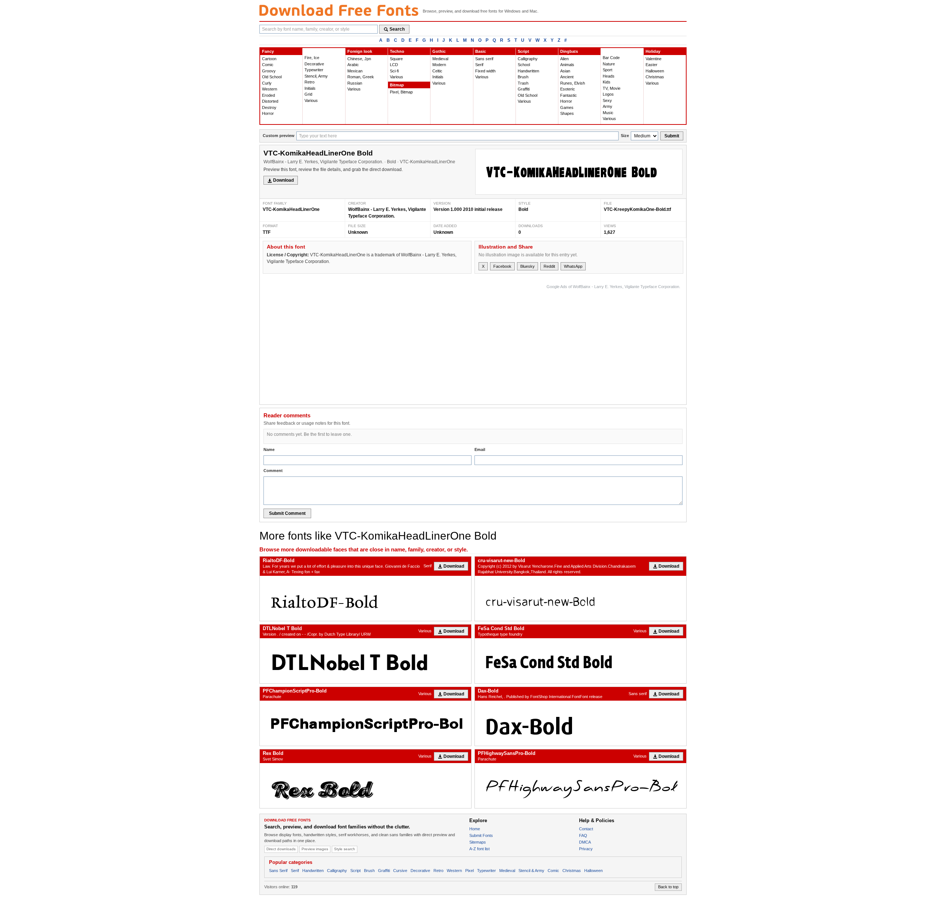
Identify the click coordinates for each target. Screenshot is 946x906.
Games (567, 107)
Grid (308, 94)
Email (479, 449)
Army (607, 106)
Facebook (502, 266)
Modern (439, 64)
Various (311, 100)
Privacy (586, 849)
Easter (651, 64)
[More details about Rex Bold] (365, 785)
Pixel (469, 870)
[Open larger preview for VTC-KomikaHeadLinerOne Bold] (579, 171)
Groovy (269, 71)
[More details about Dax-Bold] (580, 723)
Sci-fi (394, 71)
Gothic (439, 51)
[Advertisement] (545, 342)
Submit (671, 136)
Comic (267, 64)
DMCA (585, 842)
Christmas (655, 77)
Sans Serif (278, 870)
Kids (606, 82)
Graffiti (524, 89)
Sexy (607, 100)
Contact (586, 829)
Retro (309, 82)
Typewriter (313, 70)
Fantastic (568, 95)
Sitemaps (477, 842)
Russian (354, 83)
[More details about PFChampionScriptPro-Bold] (365, 723)
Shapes (567, 113)
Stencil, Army (316, 76)
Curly (267, 83)
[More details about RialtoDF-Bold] (365, 598)
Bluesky (527, 266)
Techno (397, 51)
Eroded (268, 95)
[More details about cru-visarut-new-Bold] (580, 598)
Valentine (653, 59)
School (524, 64)
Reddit (549, 266)
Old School (272, 77)
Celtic (437, 71)
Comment (273, 470)
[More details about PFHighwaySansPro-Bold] (580, 785)
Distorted (270, 101)
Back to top (668, 887)
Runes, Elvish (572, 83)
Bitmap (397, 85)
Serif (479, 64)
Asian (565, 71)
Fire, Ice (311, 57)
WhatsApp (573, 266)
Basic (480, 51)
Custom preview (279, 135)
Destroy (269, 107)
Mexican (355, 71)
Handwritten (528, 71)
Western (269, 89)
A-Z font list (479, 849)
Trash (523, 83)
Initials (310, 88)
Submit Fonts (481, 835)
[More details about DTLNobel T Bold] (365, 660)
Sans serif (484, 59)
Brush (523, 77)
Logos (608, 94)
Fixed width (485, 71)
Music (608, 112)
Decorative (314, 64)
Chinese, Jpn (359, 59)
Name (269, 449)
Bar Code (611, 57)
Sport (607, 70)
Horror (268, 113)
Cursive (400, 870)
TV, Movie (611, 88)
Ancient (567, 77)
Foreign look (359, 51)
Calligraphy (528, 59)
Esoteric (567, 89)
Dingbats (569, 51)
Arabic (353, 64)
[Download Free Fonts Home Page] (338, 10)
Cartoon (269, 59)
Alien (564, 59)
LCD (394, 64)
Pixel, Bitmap (401, 92)
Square (396, 59)
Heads (609, 76)
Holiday (653, 51)
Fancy (268, 51)
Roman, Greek (360, 77)
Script (523, 51)
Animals (567, 64)
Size (625, 135)
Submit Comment (287, 513)
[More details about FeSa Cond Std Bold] (580, 660)
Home (474, 829)
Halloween (655, 71)
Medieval (440, 59)
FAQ (583, 835)
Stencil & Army (531, 870)
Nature (609, 64)
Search (397, 29)
